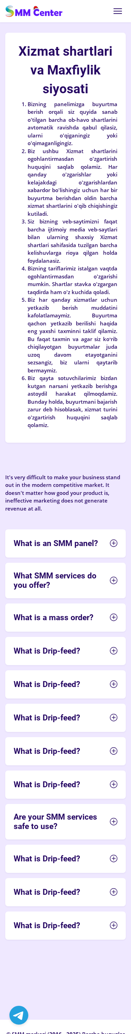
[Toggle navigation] (118, 11)
